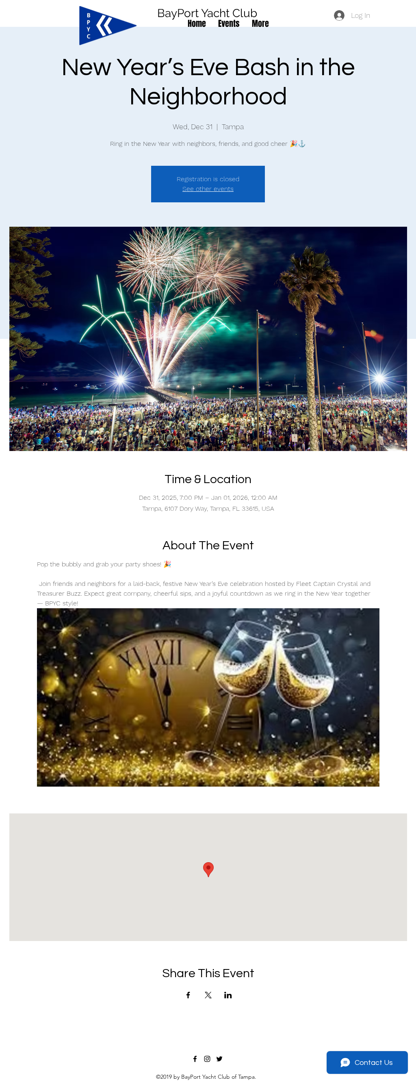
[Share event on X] (208, 995)
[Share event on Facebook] (188, 995)
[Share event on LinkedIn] (228, 995)
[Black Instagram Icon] (207, 1059)
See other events (208, 189)
